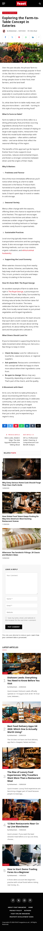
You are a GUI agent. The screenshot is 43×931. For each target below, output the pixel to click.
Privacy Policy (16, 910)
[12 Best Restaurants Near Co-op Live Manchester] (21, 809)
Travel (5, 767)
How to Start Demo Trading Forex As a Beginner (22, 871)
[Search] (39, 3)
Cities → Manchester (10, 819)
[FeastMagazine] (21, 3)
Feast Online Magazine (20, 914)
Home (30, 907)
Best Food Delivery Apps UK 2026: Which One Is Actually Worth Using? (22, 729)
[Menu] (3, 3)
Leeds (5, 673)
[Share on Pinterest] (19, 37)
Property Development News (22, 917)
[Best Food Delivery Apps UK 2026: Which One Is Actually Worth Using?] (21, 712)
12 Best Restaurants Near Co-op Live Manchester (23, 825)
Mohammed (12, 31)
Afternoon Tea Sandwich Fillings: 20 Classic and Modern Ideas (21, 553)
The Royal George (15, 291)
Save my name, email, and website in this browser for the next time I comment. (20, 619)
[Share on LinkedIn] (33, 37)
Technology (7, 721)
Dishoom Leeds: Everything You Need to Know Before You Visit (23, 680)
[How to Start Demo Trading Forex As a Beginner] (21, 855)
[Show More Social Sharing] (39, 37)
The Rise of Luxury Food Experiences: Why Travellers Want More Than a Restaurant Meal (23, 776)
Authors (27, 910)
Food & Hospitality (9, 13)
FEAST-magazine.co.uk (22, 922)
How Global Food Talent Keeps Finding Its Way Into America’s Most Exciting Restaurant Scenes (20, 518)
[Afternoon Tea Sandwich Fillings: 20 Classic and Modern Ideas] (21, 539)
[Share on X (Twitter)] (12, 37)
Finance (5, 865)
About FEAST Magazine (17, 907)
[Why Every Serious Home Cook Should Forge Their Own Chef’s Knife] (21, 469)
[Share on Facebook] (5, 37)
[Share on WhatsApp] (26, 37)
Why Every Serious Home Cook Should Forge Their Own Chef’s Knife (21, 483)
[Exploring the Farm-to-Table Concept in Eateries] (21, 52)
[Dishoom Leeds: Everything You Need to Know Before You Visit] (21, 663)
